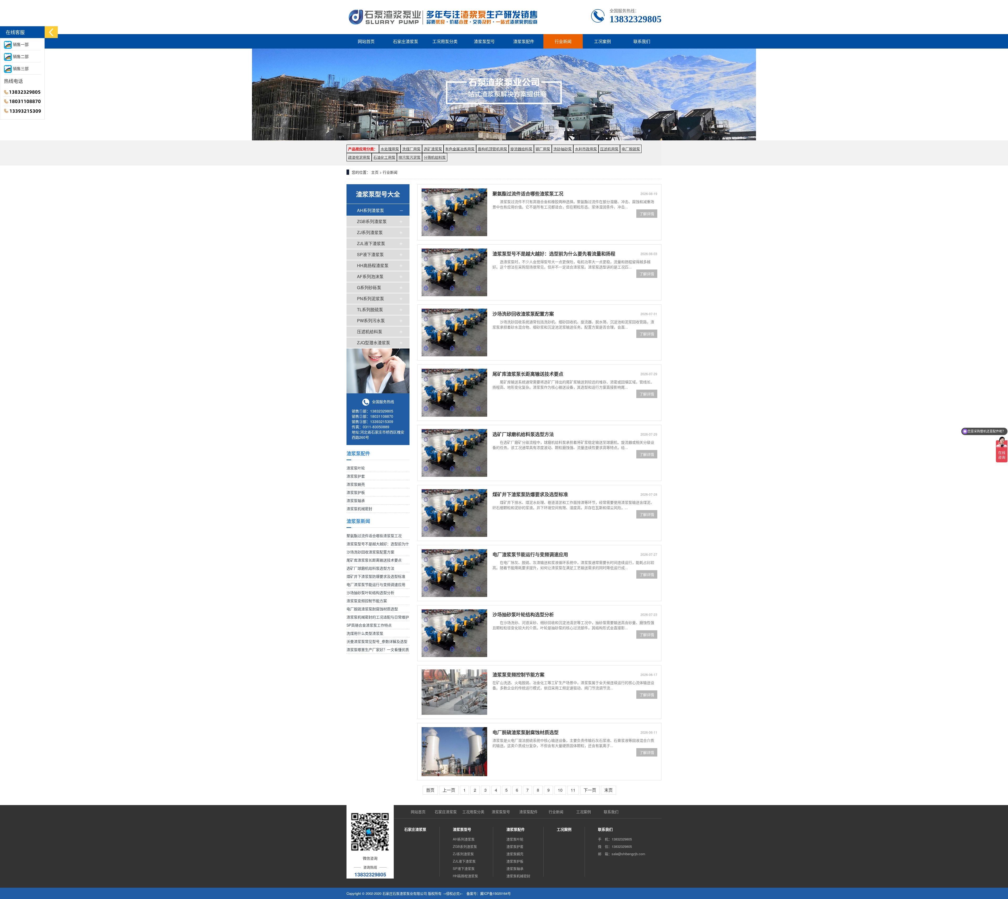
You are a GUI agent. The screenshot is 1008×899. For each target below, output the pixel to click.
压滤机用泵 (609, 148)
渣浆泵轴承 (355, 500)
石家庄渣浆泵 (405, 41)
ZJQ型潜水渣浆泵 (373, 343)
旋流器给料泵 (521, 148)
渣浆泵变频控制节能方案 (366, 600)
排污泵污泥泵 (409, 157)
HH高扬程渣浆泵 (372, 265)
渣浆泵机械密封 (359, 508)
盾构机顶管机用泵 (492, 148)
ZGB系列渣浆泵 (372, 221)
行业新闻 (563, 41)
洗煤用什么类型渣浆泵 (364, 633)
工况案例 (602, 41)
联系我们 (641, 41)
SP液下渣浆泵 (370, 254)
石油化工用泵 (384, 157)
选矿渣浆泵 (433, 148)
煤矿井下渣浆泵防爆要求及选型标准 (375, 576)
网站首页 (366, 41)
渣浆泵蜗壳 (355, 484)
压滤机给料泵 (369, 332)
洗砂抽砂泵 (562, 148)
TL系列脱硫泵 (370, 309)
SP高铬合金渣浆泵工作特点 (369, 625)
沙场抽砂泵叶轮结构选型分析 (370, 592)
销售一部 (20, 44)
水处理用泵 (390, 148)
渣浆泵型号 (484, 41)
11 (573, 790)
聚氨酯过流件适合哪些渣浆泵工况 (374, 535)
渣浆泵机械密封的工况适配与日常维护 (377, 617)
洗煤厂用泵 (411, 148)
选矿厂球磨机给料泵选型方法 (370, 568)
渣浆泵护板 (355, 492)
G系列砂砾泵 (369, 287)
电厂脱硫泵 (631, 148)
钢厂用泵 (543, 148)
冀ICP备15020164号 (495, 893)
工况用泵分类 (445, 41)
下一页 (590, 790)
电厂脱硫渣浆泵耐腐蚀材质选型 (372, 608)
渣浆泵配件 (523, 41)
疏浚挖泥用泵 (359, 157)
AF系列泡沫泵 (370, 276)
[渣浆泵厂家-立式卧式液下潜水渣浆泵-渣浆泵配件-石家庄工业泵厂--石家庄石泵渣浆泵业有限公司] (444, 17)
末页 (608, 790)
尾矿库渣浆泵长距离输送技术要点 (374, 560)
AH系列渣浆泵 (370, 210)
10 (560, 790)
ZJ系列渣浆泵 (370, 232)
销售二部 (20, 56)
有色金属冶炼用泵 (460, 148)
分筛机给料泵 (435, 157)
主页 (375, 172)
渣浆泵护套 (355, 476)
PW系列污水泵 (371, 321)
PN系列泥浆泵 (370, 298)
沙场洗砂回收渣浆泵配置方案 (370, 551)
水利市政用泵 (586, 148)
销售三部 (20, 68)
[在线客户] (51, 32)
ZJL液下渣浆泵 (371, 243)
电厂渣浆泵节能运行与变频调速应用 (375, 584)
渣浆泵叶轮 (355, 467)
